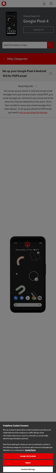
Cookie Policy (30, 450)
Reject (28, 463)
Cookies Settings (28, 469)
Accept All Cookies (28, 456)
